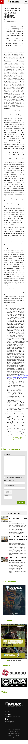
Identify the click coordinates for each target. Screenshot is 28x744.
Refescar (7, 495)
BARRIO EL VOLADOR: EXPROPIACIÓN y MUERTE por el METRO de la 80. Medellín (18, 559)
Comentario (7, 454)
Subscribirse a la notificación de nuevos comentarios (15, 478)
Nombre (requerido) (9, 480)
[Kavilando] (14, 2)
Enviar (21, 502)
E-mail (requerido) (9, 485)
